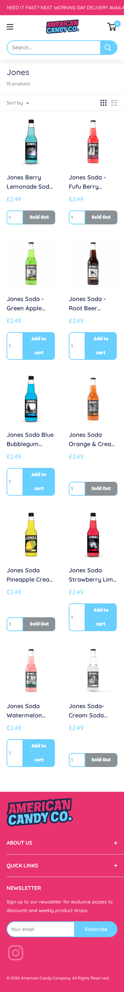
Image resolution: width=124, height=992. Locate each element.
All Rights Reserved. (90, 977)
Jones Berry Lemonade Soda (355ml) (30, 182)
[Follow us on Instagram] (15, 954)
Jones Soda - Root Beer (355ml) (87, 304)
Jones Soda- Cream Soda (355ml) (86, 711)
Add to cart (38, 346)
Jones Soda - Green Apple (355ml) (25, 304)
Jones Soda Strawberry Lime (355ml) (92, 575)
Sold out (39, 217)
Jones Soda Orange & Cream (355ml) (93, 440)
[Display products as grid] (103, 103)
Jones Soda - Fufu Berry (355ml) (87, 182)
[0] (112, 27)
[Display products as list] (114, 103)
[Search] (109, 47)
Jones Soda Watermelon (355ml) (24, 711)
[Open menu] (10, 26)
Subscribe (96, 929)
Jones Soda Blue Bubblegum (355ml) (30, 440)
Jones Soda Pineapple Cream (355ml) (31, 575)
